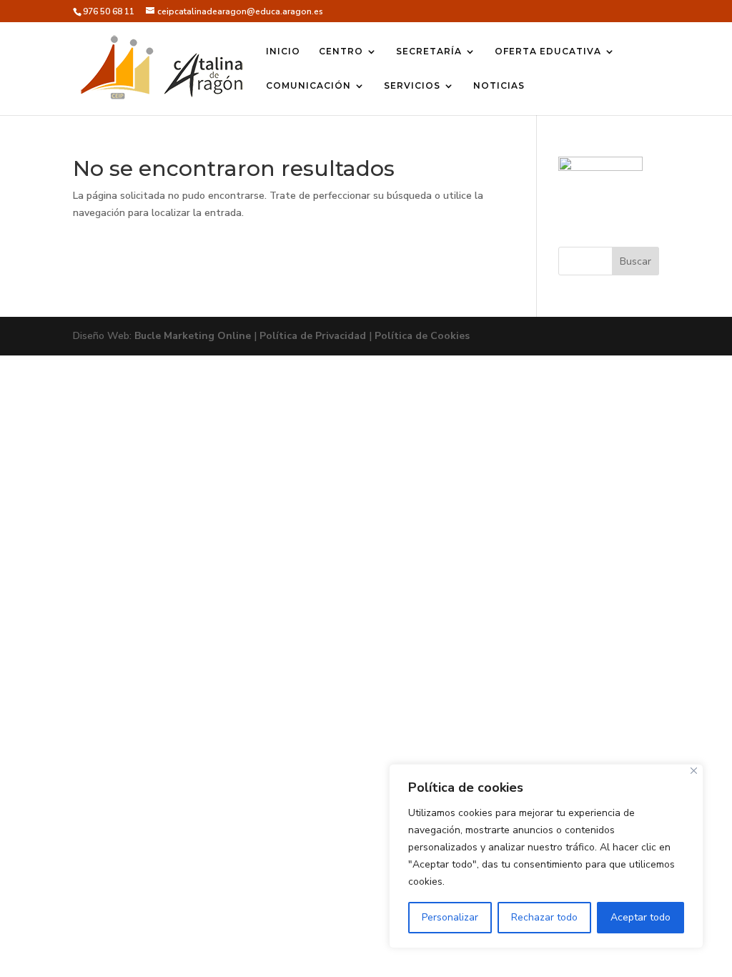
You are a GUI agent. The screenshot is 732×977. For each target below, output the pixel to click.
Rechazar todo (544, 917)
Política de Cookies (422, 336)
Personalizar (450, 917)
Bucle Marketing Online (192, 336)
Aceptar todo (640, 917)
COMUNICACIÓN (308, 86)
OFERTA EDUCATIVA (548, 51)
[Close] (694, 770)
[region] (546, 856)
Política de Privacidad (312, 336)
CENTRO (341, 51)
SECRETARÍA (429, 51)
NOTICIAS (499, 86)
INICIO (283, 51)
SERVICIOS (412, 86)
